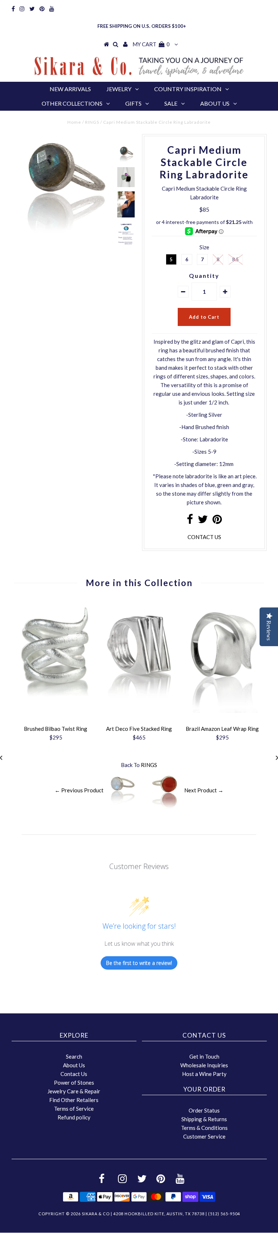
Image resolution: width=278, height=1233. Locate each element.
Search (74, 1056)
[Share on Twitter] (203, 521)
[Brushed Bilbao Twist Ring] (56, 704)
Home (74, 122)
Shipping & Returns (204, 1119)
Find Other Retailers (73, 1100)
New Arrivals (70, 88)
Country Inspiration (188, 88)
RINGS (92, 122)
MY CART (151, 44)
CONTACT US (204, 537)
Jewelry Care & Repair (73, 1091)
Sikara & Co (96, 1213)
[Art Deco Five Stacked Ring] (139, 704)
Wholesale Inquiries (204, 1065)
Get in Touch (204, 1056)
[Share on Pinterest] (217, 521)
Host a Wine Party (204, 1074)
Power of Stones (74, 1082)
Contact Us (73, 1074)
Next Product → (203, 790)
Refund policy (74, 1117)
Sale (170, 103)
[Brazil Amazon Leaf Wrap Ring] (222, 710)
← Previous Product (79, 790)
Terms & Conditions (204, 1127)
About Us (214, 103)
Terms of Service (74, 1108)
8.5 (235, 259)
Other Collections (72, 103)
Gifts (133, 103)
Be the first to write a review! (139, 962)
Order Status (204, 1110)
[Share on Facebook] (190, 521)
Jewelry (118, 88)
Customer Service (204, 1136)
